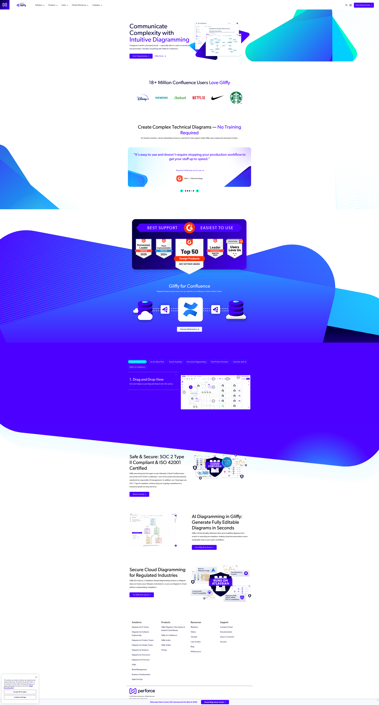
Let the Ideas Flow (157, 362)
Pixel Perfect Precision (219, 362)
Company (96, 5)
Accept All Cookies (20, 692)
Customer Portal (226, 627)
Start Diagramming (363, 5)
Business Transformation (141, 674)
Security (223, 642)
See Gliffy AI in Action (203, 547)
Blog (192, 647)
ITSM (134, 665)
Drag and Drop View (137, 362)
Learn (64, 5)
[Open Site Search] (346, 5)
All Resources (196, 651)
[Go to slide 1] (185, 190)
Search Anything (175, 362)
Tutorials (194, 637)
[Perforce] (4, 4)
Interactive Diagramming (196, 362)
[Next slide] (197, 190)
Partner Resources (79, 5)
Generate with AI (239, 362)
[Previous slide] (181, 190)
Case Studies (196, 642)
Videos (193, 632)
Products (51, 5)
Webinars (194, 627)
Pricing (164, 650)
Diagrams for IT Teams (140, 627)
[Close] (36, 677)
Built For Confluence (137, 367)
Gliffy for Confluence (169, 635)
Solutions (38, 5)
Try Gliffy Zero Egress (141, 595)
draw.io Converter (227, 637)
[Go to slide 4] (191, 190)
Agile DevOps (137, 679)
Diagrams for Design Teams (142, 645)
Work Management (139, 669)
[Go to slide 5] (193, 190)
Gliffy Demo (159, 56)
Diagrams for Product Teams (143, 640)
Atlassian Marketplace (188, 329)
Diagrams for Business (140, 650)
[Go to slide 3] (189, 190)
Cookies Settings (20, 697)
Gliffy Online (166, 645)
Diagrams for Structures (141, 655)
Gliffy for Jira (165, 640)
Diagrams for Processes (141, 660)
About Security (138, 494)
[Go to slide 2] (187, 190)
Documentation (226, 632)
